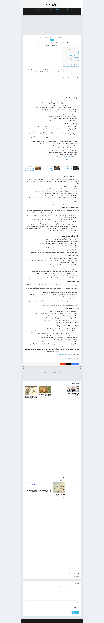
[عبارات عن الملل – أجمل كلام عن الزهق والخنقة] (76, 168)
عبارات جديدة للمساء (74, 64)
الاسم (78, 601)
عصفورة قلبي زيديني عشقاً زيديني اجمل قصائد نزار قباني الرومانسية (31, 397)
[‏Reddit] (61, 364)
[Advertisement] (73, 24)
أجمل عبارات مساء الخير (73, 53)
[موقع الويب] (70, 376)
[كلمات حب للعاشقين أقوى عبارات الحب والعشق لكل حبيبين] (45, 389)
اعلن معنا (40, 620)
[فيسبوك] (69, 376)
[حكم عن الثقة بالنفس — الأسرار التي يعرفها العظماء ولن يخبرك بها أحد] (38, 168)
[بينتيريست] (64, 364)
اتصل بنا (44, 620)
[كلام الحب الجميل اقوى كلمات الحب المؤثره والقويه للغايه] (59, 487)
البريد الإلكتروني (76, 607)
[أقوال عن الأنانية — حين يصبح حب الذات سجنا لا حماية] (57, 168)
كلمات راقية (75, 358)
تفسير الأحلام (52, 9)
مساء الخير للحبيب (75, 62)
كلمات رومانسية (67, 358)
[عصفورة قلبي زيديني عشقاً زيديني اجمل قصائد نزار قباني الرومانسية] (31, 390)
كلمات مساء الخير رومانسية (73, 60)
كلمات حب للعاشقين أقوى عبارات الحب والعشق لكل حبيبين (45, 395)
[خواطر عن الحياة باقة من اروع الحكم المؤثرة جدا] (59, 431)
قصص (43, 9)
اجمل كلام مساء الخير (74, 51)
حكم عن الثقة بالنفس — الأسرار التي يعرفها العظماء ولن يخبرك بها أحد (29, 168)
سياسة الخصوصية (32, 620)
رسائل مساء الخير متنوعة (73, 57)
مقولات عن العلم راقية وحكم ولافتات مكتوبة (32, 491)
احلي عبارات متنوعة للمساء (73, 59)
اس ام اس (58, 37)
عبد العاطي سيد (54, 45)
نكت (62, 9)
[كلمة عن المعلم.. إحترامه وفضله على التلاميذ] (73, 389)
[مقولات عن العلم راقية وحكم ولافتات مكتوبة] (31, 485)
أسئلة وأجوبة (38, 9)
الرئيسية (66, 9)
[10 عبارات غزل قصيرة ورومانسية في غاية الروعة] (73, 527)
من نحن (37, 620)
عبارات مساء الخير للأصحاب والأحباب (71, 66)
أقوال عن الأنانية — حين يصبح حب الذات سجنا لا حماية (49, 168)
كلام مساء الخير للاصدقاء (73, 55)
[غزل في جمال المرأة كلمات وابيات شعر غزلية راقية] (45, 485)
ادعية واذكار (58, 9)
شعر (47, 9)
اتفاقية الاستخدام (26, 620)
